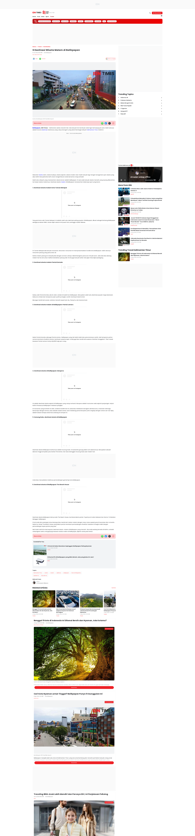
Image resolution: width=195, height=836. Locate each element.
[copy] (113, 123)
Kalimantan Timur (92, 130)
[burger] (161, 16)
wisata (41, 175)
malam (63, 182)
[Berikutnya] (116, 598)
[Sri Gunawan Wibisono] (34, 582)
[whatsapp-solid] (102, 123)
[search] (150, 13)
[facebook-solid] (106, 123)
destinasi (44, 130)
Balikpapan (36, 128)
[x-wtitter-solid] (109, 123)
